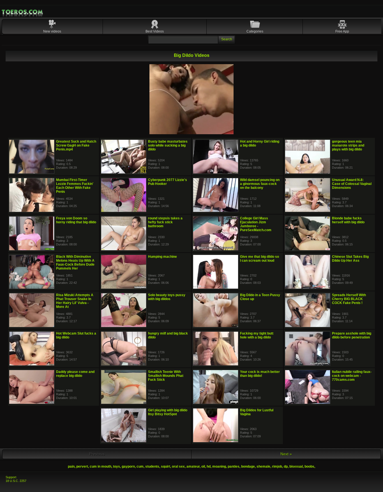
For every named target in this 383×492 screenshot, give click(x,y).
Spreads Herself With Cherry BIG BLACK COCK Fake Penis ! (349, 299)
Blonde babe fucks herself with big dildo (348, 220)
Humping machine (162, 257)
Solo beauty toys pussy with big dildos (166, 297)
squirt (165, 466)
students (152, 466)
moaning (219, 466)
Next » (286, 454)
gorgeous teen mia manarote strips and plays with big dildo (348, 145)
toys (116, 466)
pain (71, 466)
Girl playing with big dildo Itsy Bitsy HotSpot (167, 412)
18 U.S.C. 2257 (16, 480)
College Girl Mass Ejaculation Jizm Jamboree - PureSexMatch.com (255, 224)
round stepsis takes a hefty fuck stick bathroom (165, 222)
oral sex (178, 466)
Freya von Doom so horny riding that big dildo (76, 220)
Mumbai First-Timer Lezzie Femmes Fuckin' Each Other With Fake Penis (74, 186)
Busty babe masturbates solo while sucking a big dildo (168, 145)
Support (11, 477)
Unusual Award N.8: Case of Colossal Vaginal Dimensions (352, 184)
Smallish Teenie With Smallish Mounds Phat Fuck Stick (165, 376)
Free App (342, 31)
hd (209, 466)
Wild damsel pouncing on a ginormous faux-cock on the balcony (260, 184)
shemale (263, 466)
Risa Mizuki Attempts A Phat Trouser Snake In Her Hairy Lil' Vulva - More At (74, 301)
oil (203, 466)
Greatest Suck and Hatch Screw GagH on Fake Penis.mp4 (76, 145)
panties (233, 466)
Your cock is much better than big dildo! (260, 374)
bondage (248, 466)
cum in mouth (100, 466)
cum (140, 466)
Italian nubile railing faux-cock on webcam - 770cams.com (352, 376)
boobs (309, 466)
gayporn (128, 466)
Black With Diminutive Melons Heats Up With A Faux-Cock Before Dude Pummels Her (75, 262)
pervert (82, 466)
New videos (52, 31)
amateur (193, 466)
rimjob (277, 466)
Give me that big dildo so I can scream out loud (259, 259)
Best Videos (155, 31)
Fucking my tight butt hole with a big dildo (256, 335)
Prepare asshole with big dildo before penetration (351, 335)
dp (286, 466)
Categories (254, 31)
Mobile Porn (23, 12)
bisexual (296, 466)
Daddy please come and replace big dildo (75, 374)
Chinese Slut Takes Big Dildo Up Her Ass (350, 259)
